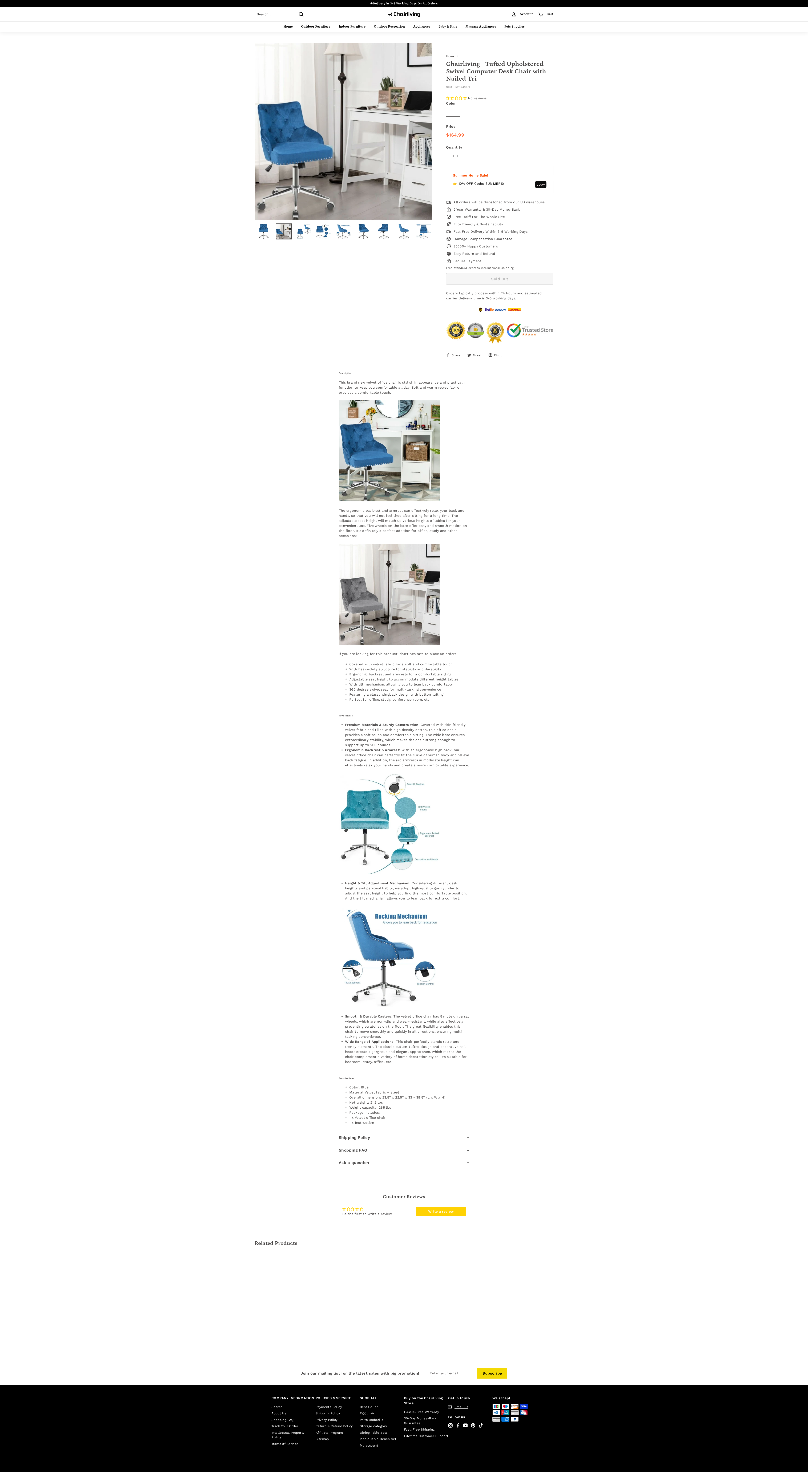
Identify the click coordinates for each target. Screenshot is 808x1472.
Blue (453, 112)
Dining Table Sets (374, 1433)
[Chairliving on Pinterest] (473, 1425)
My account (369, 1445)
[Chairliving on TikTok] (480, 1425)
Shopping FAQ (353, 1150)
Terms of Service (284, 1444)
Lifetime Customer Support (426, 1436)
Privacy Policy (327, 1420)
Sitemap (322, 1439)
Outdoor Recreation (389, 26)
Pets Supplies (514, 26)
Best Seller (369, 1407)
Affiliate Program (329, 1433)
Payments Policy (329, 1407)
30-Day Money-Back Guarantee (420, 1420)
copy (541, 184)
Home (288, 26)
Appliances (421, 26)
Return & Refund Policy (334, 1426)
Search (276, 1407)
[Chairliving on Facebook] (458, 1425)
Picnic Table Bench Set (378, 1439)
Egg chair (367, 1413)
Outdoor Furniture (315, 26)
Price (451, 126)
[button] (456, 98)
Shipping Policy (354, 1137)
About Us (278, 1413)
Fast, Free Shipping (419, 1429)
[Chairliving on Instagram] (450, 1425)
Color (451, 103)
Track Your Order (284, 1426)
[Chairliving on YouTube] (465, 1425)
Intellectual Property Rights (287, 1435)
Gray (469, 112)
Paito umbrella (371, 1420)
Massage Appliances (480, 26)
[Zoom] (343, 131)
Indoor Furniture (352, 26)
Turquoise (489, 112)
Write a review (441, 1211)
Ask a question (354, 1162)
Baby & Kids (448, 26)
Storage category (373, 1426)
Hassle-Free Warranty (421, 1412)
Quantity (454, 147)
